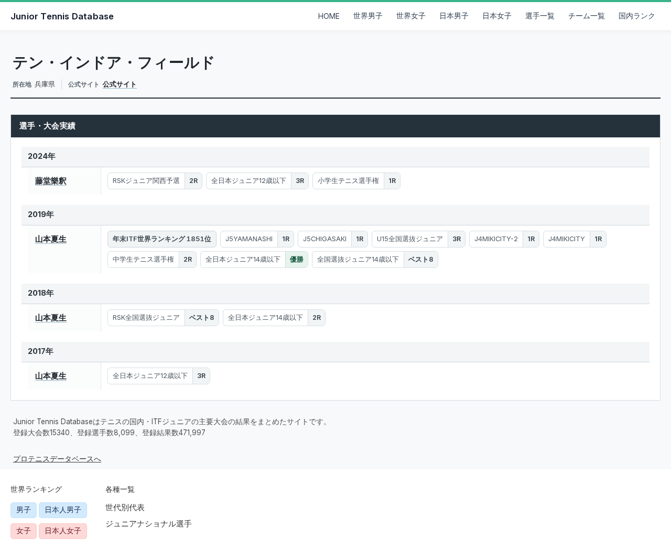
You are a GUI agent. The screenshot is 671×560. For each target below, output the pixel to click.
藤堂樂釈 (51, 181)
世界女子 (411, 16)
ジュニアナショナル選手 (148, 524)
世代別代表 (125, 507)
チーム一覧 (586, 16)
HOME (329, 16)
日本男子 (454, 16)
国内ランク (637, 16)
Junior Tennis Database (62, 16)
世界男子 (368, 16)
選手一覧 (540, 16)
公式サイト (120, 84)
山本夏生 (51, 239)
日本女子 (497, 16)
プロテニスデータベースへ (57, 459)
